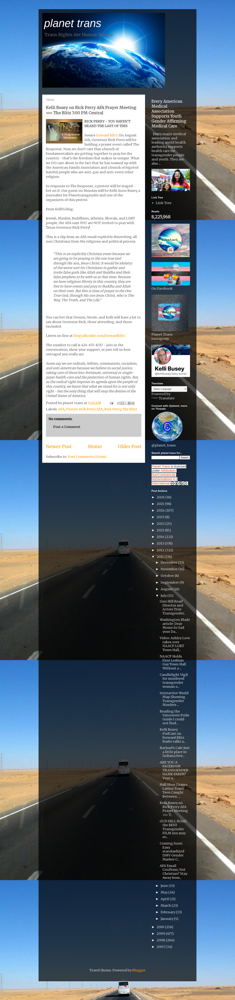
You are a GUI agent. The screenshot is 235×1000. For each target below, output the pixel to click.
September (170, 582)
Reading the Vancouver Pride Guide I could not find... (174, 717)
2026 (161, 497)
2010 (161, 927)
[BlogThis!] (122, 403)
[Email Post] (111, 403)
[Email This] (119, 403)
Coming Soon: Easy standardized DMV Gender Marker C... (172, 851)
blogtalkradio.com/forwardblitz (99, 336)
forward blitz (106, 135)
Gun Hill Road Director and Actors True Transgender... (173, 607)
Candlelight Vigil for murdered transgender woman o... (174, 681)
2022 (161, 523)
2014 (161, 537)
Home (95, 446)
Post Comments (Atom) (87, 457)
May (164, 892)
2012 (161, 550)
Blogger (138, 970)
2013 (161, 543)
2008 (161, 940)
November (169, 569)
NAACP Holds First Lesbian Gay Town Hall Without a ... (173, 662)
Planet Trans (160, 466)
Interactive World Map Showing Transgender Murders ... (174, 699)
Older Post (129, 446)
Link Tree (163, 203)
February (168, 912)
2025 (161, 504)
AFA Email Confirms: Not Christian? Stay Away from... (173, 872)
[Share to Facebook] (129, 403)
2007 (161, 947)
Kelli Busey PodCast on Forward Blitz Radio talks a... (172, 735)
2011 (160, 557)
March (166, 905)
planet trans (72, 23)
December (169, 562)
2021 (161, 530)
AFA (61, 409)
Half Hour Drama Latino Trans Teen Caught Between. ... (173, 790)
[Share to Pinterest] (133, 403)
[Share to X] (126, 403)
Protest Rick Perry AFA (84, 409)
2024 (161, 510)
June (165, 886)
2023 (161, 517)
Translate (167, 398)
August (167, 589)
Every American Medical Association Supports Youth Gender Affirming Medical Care (168, 114)
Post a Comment (66, 427)
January (167, 919)
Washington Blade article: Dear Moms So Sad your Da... (175, 626)
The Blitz (129, 409)
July (164, 596)
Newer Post (59, 446)
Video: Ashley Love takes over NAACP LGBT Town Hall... (175, 644)
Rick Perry (112, 409)
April (165, 899)
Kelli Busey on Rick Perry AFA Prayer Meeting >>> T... (174, 809)
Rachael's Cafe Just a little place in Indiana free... (175, 752)
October (168, 576)
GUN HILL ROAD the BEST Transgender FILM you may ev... (173, 829)
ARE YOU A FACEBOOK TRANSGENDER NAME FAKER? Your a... (174, 770)
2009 (161, 933)
